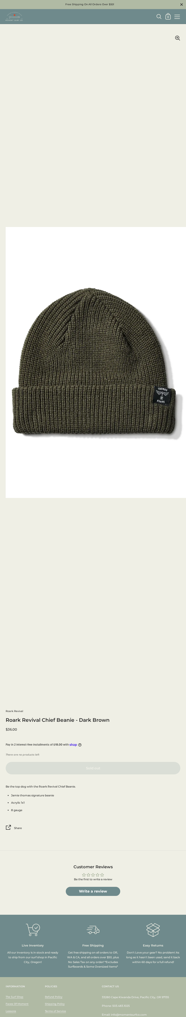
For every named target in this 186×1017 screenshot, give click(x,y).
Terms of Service (55, 1011)
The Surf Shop (14, 996)
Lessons (11, 1011)
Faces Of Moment (17, 1003)
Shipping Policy (55, 1003)
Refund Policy (53, 996)
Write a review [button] (93, 891)
